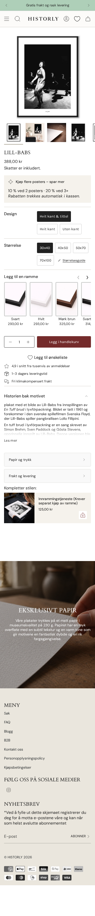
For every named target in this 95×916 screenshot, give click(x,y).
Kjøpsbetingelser (17, 767)
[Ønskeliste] (77, 19)
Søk (7, 713)
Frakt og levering (22, 476)
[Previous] (6, 5)
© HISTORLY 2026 (18, 857)
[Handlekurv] (88, 19)
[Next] (88, 5)
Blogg (8, 731)
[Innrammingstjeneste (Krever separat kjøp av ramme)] (19, 508)
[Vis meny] (7, 19)
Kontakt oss (13, 749)
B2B (7, 740)
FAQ (7, 722)
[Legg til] (83, 515)
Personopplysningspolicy (24, 758)
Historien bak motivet (24, 396)
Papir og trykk (20, 459)
